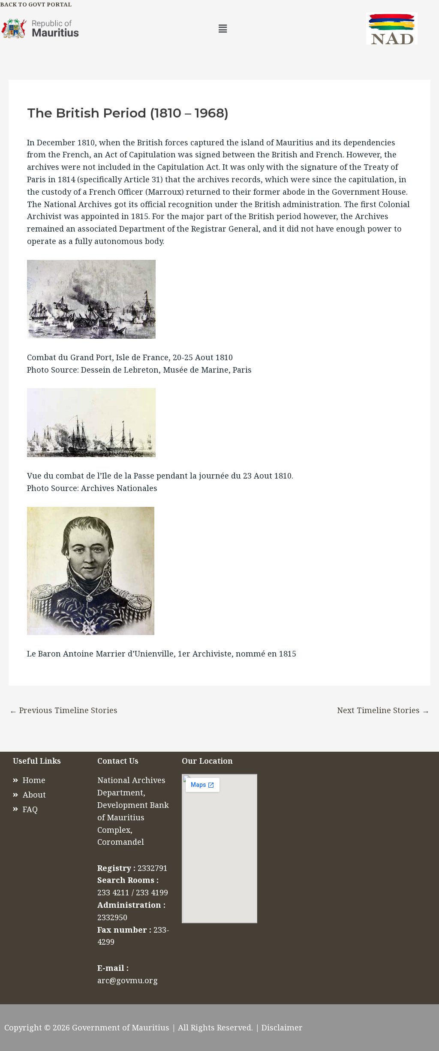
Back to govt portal (36, 4)
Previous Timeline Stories (63, 710)
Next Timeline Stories (383, 710)
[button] (222, 28)
